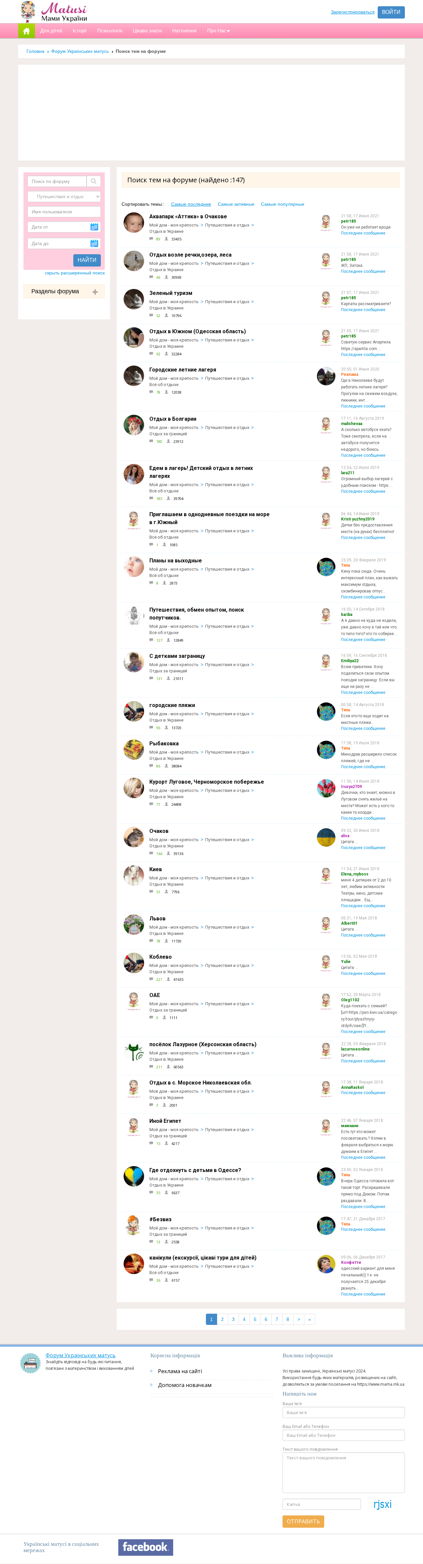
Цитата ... (349, 841)
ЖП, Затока (352, 265)
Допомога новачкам (185, 1385)
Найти (87, 260)
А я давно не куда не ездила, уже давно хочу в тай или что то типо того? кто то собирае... (369, 627)
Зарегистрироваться (353, 12)
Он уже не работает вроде (366, 227)
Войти (391, 12)
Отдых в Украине (166, 231)
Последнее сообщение (363, 233)
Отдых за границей (168, 433)
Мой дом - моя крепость (174, 225)
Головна (35, 51)
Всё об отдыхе (163, 384)
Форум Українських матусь (80, 51)
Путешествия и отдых (227, 225)
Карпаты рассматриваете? (366, 304)
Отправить (303, 1521)
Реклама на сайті (180, 1371)
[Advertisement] (211, 112)
